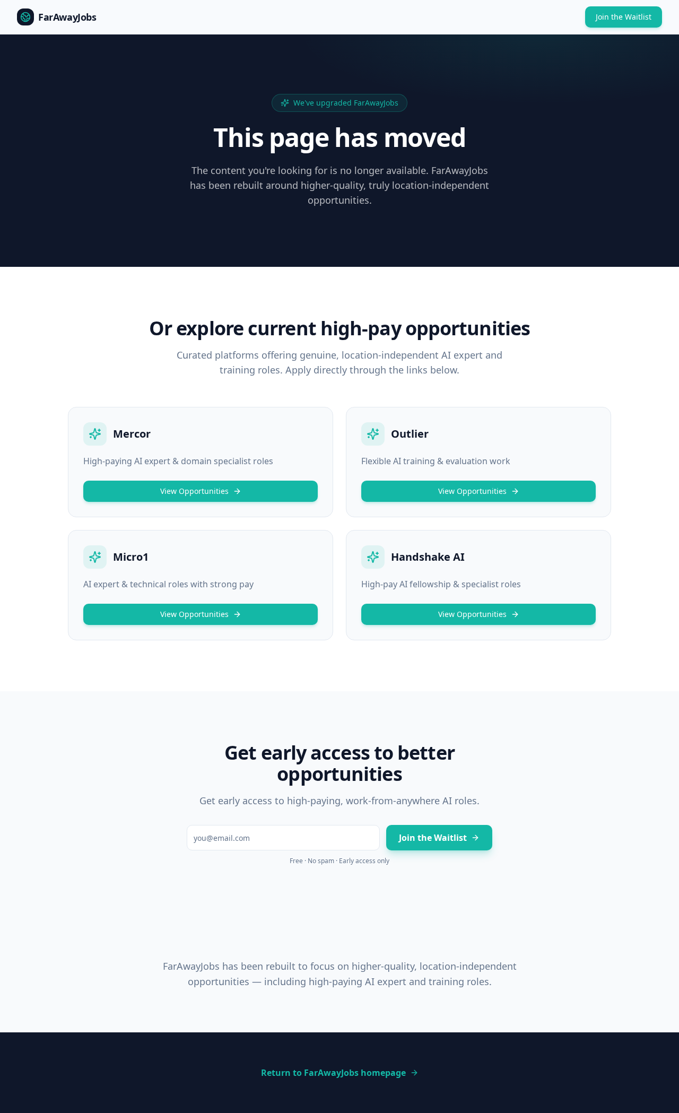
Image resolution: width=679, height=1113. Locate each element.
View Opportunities (194, 491)
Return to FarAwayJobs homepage (333, 1073)
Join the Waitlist (623, 17)
